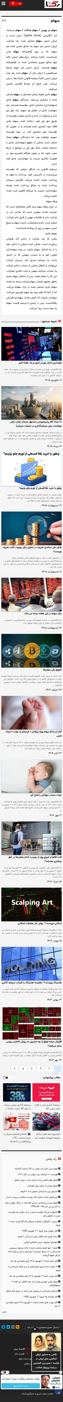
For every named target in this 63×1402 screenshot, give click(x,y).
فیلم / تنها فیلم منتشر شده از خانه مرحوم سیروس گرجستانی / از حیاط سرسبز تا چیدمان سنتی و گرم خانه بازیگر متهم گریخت (34, 1251)
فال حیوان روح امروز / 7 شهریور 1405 (40, 1230)
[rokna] (53, 4)
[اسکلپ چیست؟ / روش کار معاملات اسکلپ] (31, 904)
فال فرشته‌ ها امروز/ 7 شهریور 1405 (41, 1296)
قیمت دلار (20, 1354)
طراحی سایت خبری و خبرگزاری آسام (37, 1393)
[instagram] (12, 1327)
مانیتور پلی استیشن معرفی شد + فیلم (39, 1191)
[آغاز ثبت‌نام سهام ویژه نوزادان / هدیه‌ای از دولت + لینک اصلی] (31, 713)
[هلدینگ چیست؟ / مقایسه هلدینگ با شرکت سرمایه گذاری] (31, 963)
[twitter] (7, 1327)
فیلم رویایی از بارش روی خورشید (42, 1185)
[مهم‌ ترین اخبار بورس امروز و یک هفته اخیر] (31, 344)
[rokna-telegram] (3, 1327)
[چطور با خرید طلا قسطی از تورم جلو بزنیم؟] (31, 469)
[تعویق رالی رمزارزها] (31, 650)
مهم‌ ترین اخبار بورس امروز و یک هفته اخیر (40, 363)
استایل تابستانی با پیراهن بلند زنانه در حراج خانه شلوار (32, 1291)
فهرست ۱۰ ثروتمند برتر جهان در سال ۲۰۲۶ (38, 1174)
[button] (3, 3)
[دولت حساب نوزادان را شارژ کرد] (31, 776)
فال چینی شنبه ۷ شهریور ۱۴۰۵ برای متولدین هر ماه (33, 1276)
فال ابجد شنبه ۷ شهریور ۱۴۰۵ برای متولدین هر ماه (34, 1261)
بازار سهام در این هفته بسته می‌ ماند (43, 613)
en (19, 4)
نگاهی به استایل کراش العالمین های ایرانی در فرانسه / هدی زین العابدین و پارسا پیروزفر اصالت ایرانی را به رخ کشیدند (46, 1361)
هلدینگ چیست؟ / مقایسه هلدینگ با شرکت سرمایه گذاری (32, 982)
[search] (13, 3)
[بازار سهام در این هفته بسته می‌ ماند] (31, 594)
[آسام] (58, 1393)
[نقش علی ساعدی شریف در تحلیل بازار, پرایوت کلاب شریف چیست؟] (31, 528)
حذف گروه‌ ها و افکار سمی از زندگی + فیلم (38, 1236)
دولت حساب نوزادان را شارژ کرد (46, 795)
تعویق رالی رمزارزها (52, 669)
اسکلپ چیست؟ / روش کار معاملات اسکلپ (40, 923)
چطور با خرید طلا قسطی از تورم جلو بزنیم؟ (40, 488)
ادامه (4, 1312)
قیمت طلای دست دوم (30, 1358)
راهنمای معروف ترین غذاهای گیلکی (41, 1242)
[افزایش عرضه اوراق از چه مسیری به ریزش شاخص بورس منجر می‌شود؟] (31, 1022)
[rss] (17, 1327)
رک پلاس (51, 1159)
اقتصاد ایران (19, 1349)
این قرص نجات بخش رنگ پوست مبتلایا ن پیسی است (32, 1197)
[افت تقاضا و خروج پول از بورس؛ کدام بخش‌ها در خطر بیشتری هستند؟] (31, 838)
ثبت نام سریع (20, 1385)
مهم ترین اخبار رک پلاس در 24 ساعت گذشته (36, 1168)
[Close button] (60, 1372)
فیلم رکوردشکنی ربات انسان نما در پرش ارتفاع (36, 1180)
